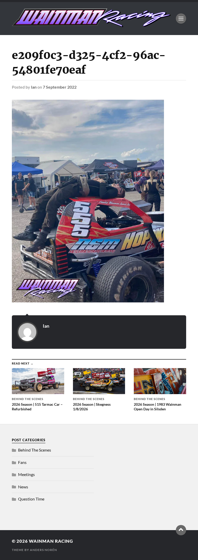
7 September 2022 (60, 86)
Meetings (26, 474)
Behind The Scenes (34, 449)
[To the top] (181, 530)
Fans (22, 462)
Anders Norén (43, 550)
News (23, 486)
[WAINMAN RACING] (91, 25)
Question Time (31, 498)
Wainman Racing (51, 541)
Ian (34, 86)
